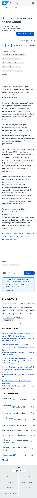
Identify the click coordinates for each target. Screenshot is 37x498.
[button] (4, 45)
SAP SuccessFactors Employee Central (13, 54)
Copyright (9, 482)
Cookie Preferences (9, 493)
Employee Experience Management (13, 63)
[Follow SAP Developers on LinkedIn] (24, 471)
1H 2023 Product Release (26, 304)
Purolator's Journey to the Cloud (17, 20)
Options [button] (17, 37)
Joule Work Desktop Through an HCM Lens (17, 358)
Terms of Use (28, 477)
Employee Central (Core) (9, 314)
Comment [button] (29, 273)
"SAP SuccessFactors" (9, 304)
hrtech (5, 265)
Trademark (9, 488)
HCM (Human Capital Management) (12, 71)
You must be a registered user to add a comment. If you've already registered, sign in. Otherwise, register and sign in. (17, 283)
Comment (9, 290)
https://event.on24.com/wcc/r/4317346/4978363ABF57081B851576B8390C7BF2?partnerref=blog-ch (18, 236)
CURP (31, 310)
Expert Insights (7, 78)
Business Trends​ (7, 310)
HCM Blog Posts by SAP (10, 8)
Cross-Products (21, 310)
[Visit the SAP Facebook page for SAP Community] (13, 471)
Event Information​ (8, 317)
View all (5, 460)
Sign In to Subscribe (25, 34)
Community (14, 3)
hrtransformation (14, 265)
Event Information (25, 314)
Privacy (9, 477)
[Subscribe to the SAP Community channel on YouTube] (20, 471)
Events (19, 317)
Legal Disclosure (27, 482)
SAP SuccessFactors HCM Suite (11, 59)
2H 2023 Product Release (10, 307)
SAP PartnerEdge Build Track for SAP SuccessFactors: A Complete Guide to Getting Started (18, 347)
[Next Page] (20, 323)
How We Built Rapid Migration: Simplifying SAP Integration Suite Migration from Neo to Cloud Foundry (18, 369)
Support (27, 488)
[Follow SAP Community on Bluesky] (17, 471)
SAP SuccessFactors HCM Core (11, 67)
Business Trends (25, 307)
